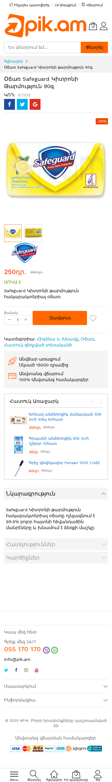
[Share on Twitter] (22, 104)
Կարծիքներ (23, 557)
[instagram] (26, 670)
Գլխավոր (13, 61)
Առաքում (68, 5)
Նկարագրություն (30, 493)
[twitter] (6, 670)
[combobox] (42, 47)
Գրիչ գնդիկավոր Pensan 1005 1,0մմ (64, 463)
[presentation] (93, 401)
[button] (33, 233)
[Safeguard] (24, 252)
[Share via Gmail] (35, 104)
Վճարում (94, 5)
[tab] (56, 494)
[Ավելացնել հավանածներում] (93, 318)
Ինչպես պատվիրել (31, 5)
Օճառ (87, 339)
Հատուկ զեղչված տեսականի (38, 344)
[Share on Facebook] (9, 104)
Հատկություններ (30, 544)
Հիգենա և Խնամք (57, 339)
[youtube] (37, 670)
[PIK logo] (46, 26)
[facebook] (16, 670)
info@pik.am (17, 659)
